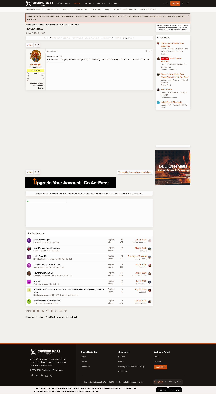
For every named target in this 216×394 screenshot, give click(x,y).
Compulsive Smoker (42, 276)
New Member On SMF (44, 273)
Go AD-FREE (161, 367)
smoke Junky (39, 267)
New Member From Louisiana (47, 248)
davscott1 (142, 292)
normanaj (142, 267)
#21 (150, 51)
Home (83, 357)
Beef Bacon (166, 89)
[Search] (187, 3)
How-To (153, 9)
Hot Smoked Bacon (169, 98)
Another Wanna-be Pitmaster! (47, 300)
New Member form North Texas (48, 264)
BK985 (36, 251)
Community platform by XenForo (106, 382)
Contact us (85, 367)
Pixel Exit (140, 382)
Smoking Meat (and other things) (131, 367)
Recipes (116, 9)
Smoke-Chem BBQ (139, 242)
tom (29, 33)
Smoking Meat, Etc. (129, 9)
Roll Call (56, 242)
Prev (30, 45)
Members (113, 3)
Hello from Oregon (42, 239)
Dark (179, 382)
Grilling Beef (166, 85)
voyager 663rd (140, 259)
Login (156, 357)
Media (100, 3)
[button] (70, 3)
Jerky (107, 9)
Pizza (163, 108)
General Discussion (169, 70)
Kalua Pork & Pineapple (171, 102)
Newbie (37, 281)
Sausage (65, 9)
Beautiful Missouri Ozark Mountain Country (37, 85)
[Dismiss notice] (188, 16)
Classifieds (122, 371)
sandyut (143, 251)
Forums (77, 3)
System (160, 382)
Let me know (155, 16)
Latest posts (163, 37)
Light (170, 382)
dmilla (36, 303)
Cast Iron (143, 9)
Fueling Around (140, 303)
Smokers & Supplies (79, 9)
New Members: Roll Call (34, 9)
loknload (37, 242)
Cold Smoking (96, 9)
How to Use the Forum (69, 295)
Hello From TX (40, 256)
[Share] (146, 51)
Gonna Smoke (141, 284)
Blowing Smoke (52, 9)
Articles (88, 3)
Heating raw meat (41, 295)
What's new (62, 3)
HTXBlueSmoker (40, 259)
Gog (35, 284)
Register (157, 362)
